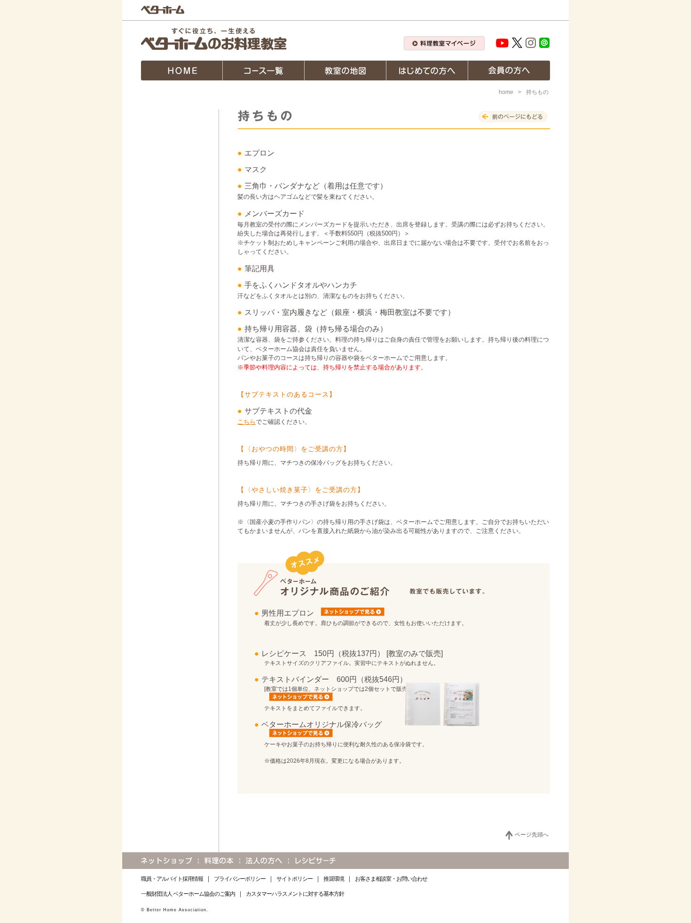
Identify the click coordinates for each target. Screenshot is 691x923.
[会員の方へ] (509, 70)
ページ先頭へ (532, 834)
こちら (246, 421)
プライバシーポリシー (240, 879)
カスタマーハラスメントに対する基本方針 (295, 894)
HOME (182, 70)
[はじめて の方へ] (427, 70)
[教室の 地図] (345, 70)
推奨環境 (333, 879)
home (506, 92)
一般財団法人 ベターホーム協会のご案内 (188, 894)
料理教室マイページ (444, 43)
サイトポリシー (294, 879)
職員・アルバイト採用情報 (172, 879)
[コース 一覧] (264, 70)
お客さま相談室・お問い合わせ (391, 879)
